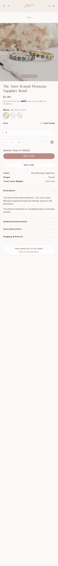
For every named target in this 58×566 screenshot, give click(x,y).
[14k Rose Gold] (19, 115)
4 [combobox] (6, 133)
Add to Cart (29, 156)
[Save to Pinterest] (52, 142)
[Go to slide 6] (30, 76)
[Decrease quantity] (6, 142)
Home (29, 17)
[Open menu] (4, 6)
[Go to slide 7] (32, 76)
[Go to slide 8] (34, 76)
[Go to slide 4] (27, 76)
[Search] (49, 6)
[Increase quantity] (19, 142)
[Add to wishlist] (44, 142)
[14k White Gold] (13, 115)
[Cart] (53, 6)
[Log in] (8, 6)
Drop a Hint (29, 165)
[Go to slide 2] (23, 76)
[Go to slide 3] (25, 76)
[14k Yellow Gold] (6, 115)
